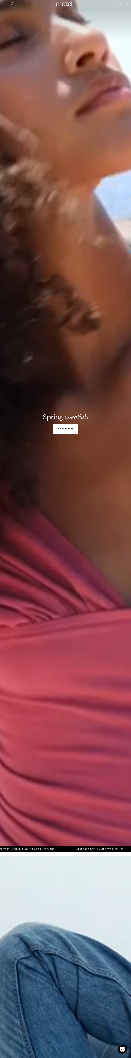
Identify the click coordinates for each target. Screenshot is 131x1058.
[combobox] (12, 4)
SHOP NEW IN (65, 428)
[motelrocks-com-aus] (64, 4)
